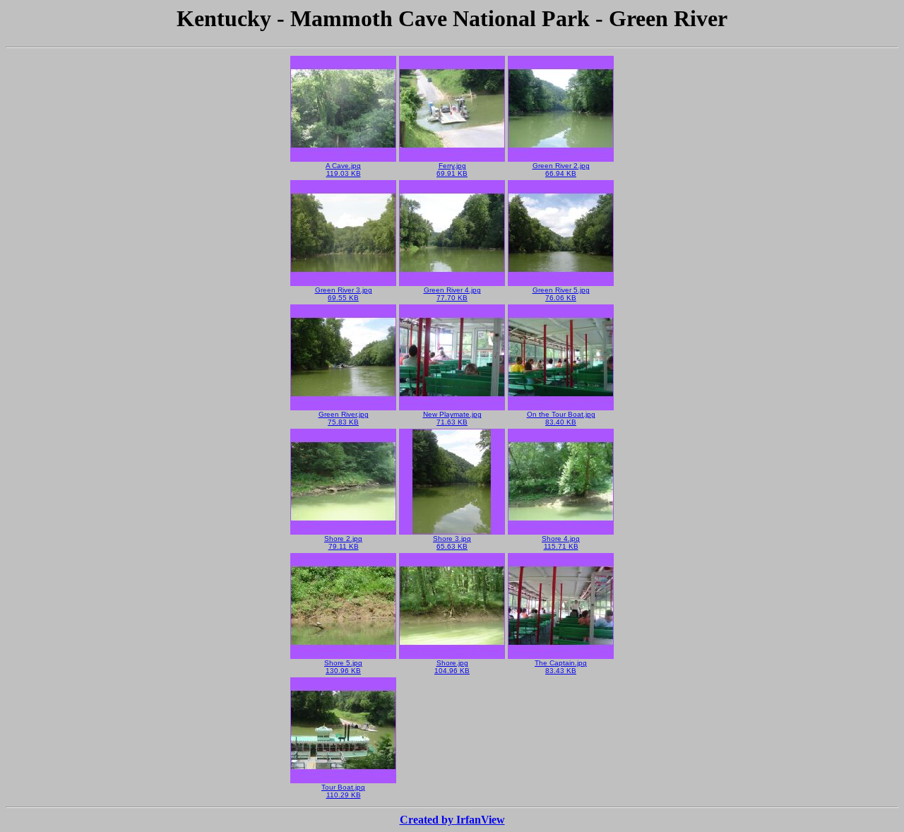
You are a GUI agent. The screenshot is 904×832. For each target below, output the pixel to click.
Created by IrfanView (452, 820)
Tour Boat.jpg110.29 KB (343, 791)
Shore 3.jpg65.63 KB (452, 542)
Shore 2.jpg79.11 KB (343, 542)
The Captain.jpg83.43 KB (561, 666)
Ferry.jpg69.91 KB (452, 169)
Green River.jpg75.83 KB (344, 418)
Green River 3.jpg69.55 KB (343, 294)
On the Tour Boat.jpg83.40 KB (561, 418)
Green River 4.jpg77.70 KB (452, 294)
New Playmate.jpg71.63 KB (452, 418)
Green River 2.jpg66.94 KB (561, 169)
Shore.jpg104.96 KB (452, 666)
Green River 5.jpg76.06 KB (561, 294)
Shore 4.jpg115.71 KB (561, 542)
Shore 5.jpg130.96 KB (343, 666)
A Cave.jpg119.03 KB (343, 169)
